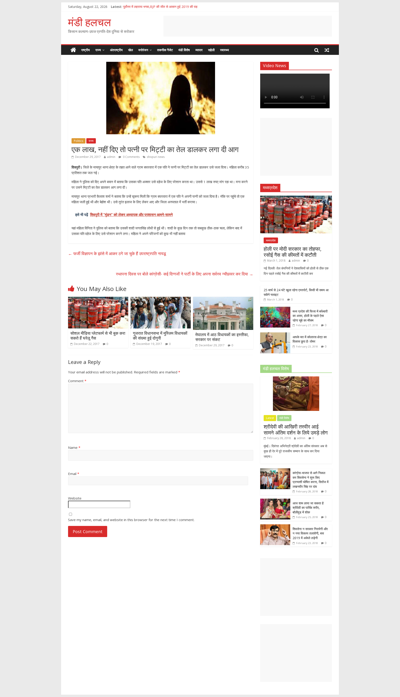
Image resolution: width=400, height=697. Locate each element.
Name (74, 447)
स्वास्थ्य (224, 50)
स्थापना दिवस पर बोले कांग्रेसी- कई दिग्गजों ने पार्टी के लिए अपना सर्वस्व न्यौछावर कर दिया (184, 274)
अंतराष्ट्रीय (116, 50)
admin (111, 157)
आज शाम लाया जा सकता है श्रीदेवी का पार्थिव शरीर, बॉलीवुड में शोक (308, 507)
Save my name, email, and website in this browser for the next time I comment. (131, 519)
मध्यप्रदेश (271, 240)
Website (74, 498)
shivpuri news (156, 157)
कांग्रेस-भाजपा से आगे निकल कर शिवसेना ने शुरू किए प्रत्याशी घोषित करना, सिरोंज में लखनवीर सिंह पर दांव (310, 480)
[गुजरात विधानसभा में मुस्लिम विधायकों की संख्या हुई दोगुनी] (161, 299)
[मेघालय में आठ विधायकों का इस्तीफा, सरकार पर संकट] (223, 299)
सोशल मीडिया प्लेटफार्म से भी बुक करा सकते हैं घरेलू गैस (97, 335)
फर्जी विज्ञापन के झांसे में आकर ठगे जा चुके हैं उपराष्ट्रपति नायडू (117, 253)
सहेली (211, 50)
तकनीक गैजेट (165, 50)
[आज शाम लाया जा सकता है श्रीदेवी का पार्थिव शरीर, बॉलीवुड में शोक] (275, 501)
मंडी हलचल (89, 22)
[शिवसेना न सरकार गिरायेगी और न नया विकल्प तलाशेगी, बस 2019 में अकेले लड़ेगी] (275, 527)
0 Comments (131, 157)
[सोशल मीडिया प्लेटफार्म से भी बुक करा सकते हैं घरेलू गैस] (98, 299)
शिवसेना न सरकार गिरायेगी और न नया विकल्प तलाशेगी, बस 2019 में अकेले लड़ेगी (310, 533)
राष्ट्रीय (85, 50)
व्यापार (199, 50)
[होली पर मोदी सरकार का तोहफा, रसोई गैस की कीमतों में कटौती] (296, 198)
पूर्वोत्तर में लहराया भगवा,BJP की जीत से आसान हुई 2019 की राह (160, 6)
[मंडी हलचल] (73, 50)
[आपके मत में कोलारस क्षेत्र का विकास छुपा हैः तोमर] (275, 335)
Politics (78, 141)
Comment (77, 380)
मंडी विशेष (184, 50)
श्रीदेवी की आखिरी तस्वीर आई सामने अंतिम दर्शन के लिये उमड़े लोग (296, 429)
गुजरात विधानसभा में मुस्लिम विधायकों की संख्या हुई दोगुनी (160, 335)
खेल (130, 50)
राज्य (98, 50)
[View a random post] (327, 50)
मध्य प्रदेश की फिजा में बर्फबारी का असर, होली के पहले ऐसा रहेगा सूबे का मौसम (310, 315)
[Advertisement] (247, 26)
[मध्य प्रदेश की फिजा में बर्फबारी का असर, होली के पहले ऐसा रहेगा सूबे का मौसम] (275, 309)
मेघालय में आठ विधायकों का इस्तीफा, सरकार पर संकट (222, 337)
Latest (270, 418)
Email (73, 473)
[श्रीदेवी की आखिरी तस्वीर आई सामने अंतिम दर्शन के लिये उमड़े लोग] (296, 379)
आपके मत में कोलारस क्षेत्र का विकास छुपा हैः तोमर (310, 339)
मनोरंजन (143, 50)
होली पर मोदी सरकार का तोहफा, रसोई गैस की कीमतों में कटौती (293, 251)
